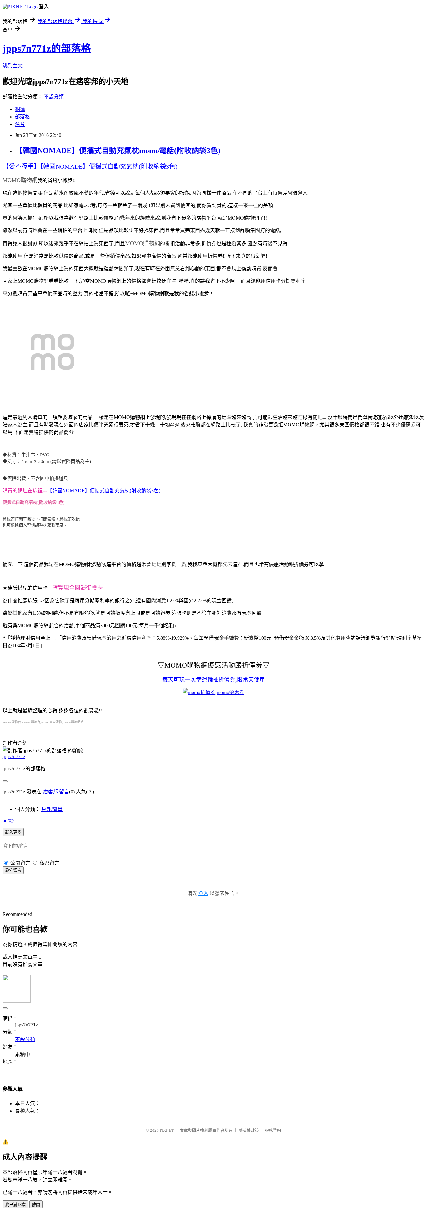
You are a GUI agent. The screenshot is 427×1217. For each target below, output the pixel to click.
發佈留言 (13, 870)
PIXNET (167, 1130)
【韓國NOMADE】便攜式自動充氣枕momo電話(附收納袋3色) (117, 151)
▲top (8, 820)
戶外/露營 (52, 809)
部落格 (22, 116)
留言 (64, 791)
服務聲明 (273, 1130)
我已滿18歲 (15, 1204)
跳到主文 (13, 65)
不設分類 (54, 96)
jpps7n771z (14, 756)
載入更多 (13, 832)
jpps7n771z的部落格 (47, 48)
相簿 (20, 109)
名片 (20, 124)
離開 (36, 1204)
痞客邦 (50, 791)
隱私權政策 (249, 1130)
